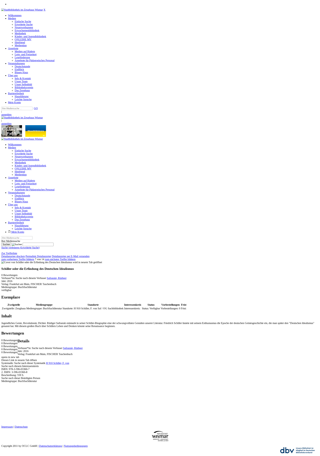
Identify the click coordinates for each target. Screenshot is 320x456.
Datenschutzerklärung (50, 445)
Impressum (7, 426)
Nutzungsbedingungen (76, 445)
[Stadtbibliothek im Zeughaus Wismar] (22, 9)
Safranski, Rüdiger (56, 278)
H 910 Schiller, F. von (57, 363)
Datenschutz (21, 426)
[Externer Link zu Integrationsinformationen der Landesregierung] (35, 135)
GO (36, 108)
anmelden (6, 114)
